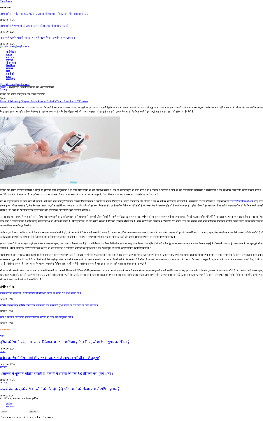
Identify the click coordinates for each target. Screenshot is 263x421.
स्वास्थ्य (9, 60)
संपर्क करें (10, 406)
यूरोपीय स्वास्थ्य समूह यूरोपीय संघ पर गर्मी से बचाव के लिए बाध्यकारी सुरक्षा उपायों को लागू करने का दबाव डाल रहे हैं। (50, 305)
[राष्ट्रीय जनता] (15, 46)
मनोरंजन (10, 57)
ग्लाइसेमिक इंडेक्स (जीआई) (242, 201)
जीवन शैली (11, 62)
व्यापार (9, 54)
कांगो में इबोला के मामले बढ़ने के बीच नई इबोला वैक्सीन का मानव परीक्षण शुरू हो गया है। (37, 317)
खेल (8, 71)
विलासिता (10, 65)
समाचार (9, 68)
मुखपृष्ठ (3, 87)
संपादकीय (10, 79)
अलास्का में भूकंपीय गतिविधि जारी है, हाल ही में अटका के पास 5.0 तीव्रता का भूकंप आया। (38, 37)
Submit (33, 412)
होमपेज (9, 403)
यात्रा (8, 76)
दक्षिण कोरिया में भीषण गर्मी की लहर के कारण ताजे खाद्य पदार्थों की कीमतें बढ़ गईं (34, 26)
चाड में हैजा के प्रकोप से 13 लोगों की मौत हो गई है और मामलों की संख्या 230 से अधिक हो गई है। (41, 293)
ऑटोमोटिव (11, 51)
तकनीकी (10, 73)
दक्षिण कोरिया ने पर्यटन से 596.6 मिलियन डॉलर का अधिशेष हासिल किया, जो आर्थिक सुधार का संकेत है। (45, 14)
